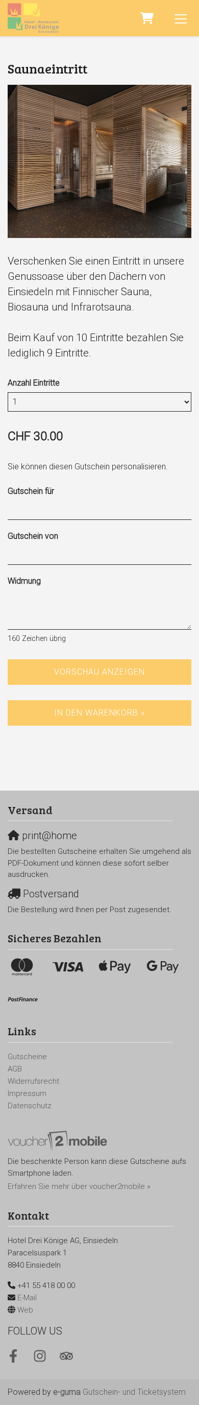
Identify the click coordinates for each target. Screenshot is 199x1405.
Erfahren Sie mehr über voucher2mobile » (79, 1186)
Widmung (24, 581)
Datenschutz (30, 1105)
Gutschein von (33, 536)
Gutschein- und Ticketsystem (119, 1392)
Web (25, 1310)
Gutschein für (31, 491)
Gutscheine (27, 1056)
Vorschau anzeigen (99, 672)
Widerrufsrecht (33, 1081)
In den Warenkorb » (99, 713)
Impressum (27, 1093)
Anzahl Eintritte (34, 383)
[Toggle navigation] (180, 18)
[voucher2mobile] (59, 1141)
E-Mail (27, 1297)
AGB (15, 1069)
